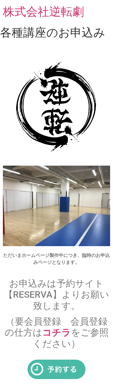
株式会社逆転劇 (43, 11)
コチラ (56, 332)
